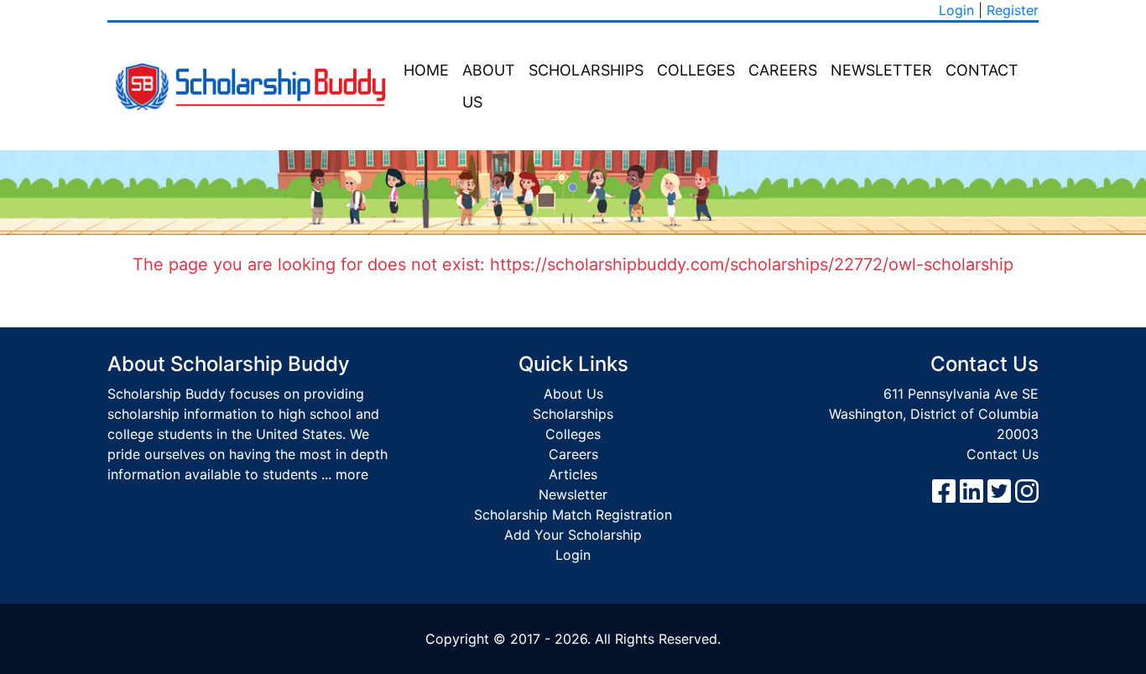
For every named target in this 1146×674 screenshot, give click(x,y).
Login (956, 10)
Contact (981, 70)
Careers (782, 70)
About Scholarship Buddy (228, 364)
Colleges (696, 70)
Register (1013, 10)
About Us (488, 86)
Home (426, 70)
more (352, 474)
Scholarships (586, 70)
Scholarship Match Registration (573, 514)
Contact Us (1002, 454)
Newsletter (881, 70)
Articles (573, 474)
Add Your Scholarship (573, 534)
